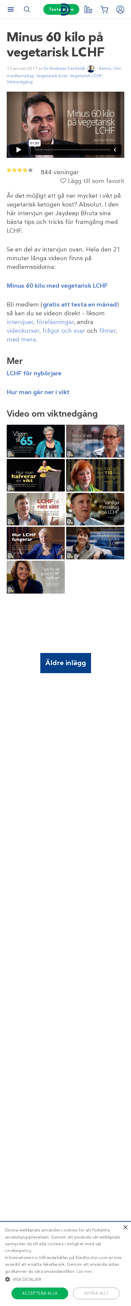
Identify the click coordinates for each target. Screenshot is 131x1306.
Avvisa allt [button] (96, 1293)
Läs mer (84, 1271)
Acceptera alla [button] (40, 1293)
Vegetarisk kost (52, 76)
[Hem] (65, 9)
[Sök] (27, 9)
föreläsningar (55, 322)
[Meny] (10, 9)
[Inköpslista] (104, 9)
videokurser (23, 331)
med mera (21, 339)
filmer (107, 331)
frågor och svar (63, 331)
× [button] (125, 1227)
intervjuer (20, 322)
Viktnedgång (20, 82)
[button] (65, 1279)
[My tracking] (88, 9)
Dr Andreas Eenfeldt (64, 68)
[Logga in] (120, 9)
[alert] (65, 1263)
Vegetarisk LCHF (86, 76)
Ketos (105, 68)
